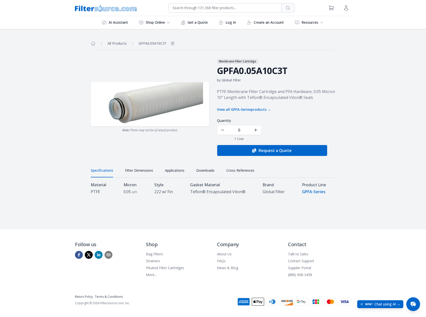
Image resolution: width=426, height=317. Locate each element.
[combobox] (225, 8)
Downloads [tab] (205, 170)
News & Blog (227, 267)
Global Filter (231, 80)
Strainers (153, 261)
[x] (89, 255)
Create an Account (269, 22)
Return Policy (84, 297)
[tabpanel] (213, 188)
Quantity (224, 120)
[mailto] (108, 255)
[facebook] (79, 255)
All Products (117, 43)
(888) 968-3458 (300, 274)
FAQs (221, 261)
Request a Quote (275, 150)
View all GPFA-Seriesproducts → (244, 109)
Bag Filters (154, 254)
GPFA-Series (313, 191)
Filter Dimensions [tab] (139, 170)
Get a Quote (198, 22)
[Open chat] (413, 304)
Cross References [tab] (240, 170)
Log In (231, 22)
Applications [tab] (174, 170)
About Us (224, 254)
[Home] (93, 43)
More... (151, 274)
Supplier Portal (299, 267)
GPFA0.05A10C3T (153, 43)
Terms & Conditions (109, 297)
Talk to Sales (298, 254)
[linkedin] (99, 255)
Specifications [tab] (102, 170)
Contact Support (301, 261)
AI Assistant (118, 22)
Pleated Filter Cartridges (165, 267)
